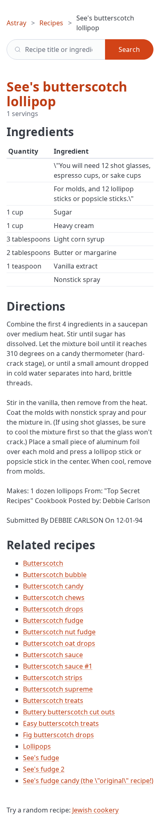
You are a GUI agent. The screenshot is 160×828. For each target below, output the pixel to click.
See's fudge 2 (43, 769)
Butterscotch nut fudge (59, 631)
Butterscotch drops (53, 608)
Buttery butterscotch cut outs (69, 711)
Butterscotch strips (52, 677)
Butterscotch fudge (53, 620)
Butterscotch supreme (58, 689)
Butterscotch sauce (53, 654)
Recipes (51, 22)
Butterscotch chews (54, 597)
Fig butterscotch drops (58, 734)
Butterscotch (43, 563)
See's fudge (41, 757)
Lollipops (37, 746)
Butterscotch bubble (55, 574)
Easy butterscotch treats (61, 723)
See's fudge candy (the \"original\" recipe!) (88, 780)
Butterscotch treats (53, 700)
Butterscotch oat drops (59, 643)
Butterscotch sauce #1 (57, 666)
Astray (16, 22)
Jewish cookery (95, 810)
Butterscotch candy (53, 586)
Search (129, 49)
